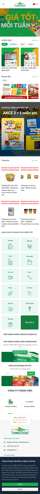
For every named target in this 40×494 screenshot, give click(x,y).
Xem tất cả (35, 108)
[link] (35, 40)
